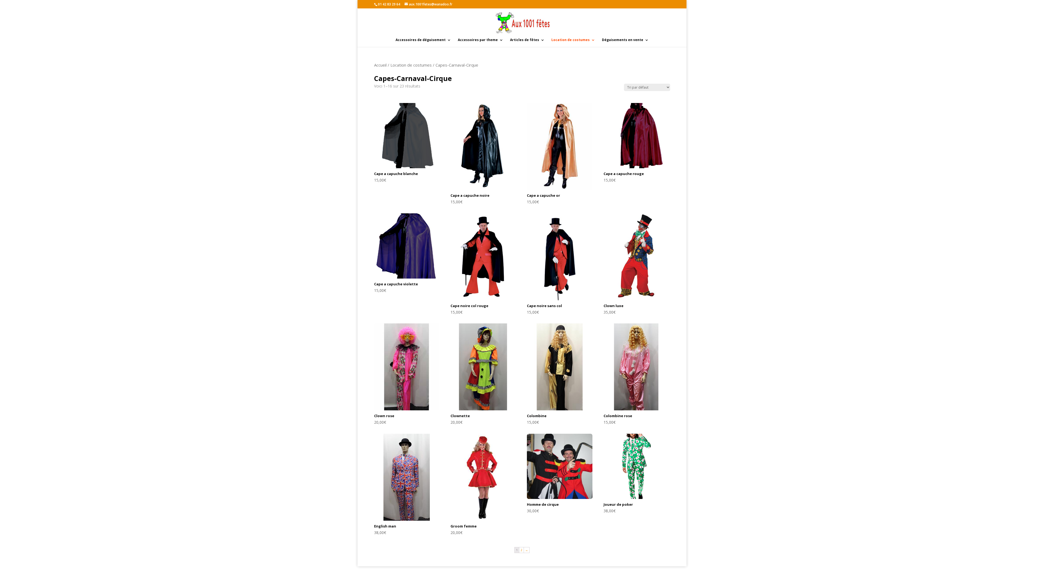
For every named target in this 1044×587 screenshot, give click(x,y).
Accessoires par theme (478, 40)
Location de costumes (570, 40)
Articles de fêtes (524, 40)
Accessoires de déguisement (421, 40)
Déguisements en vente (622, 40)
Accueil (380, 65)
